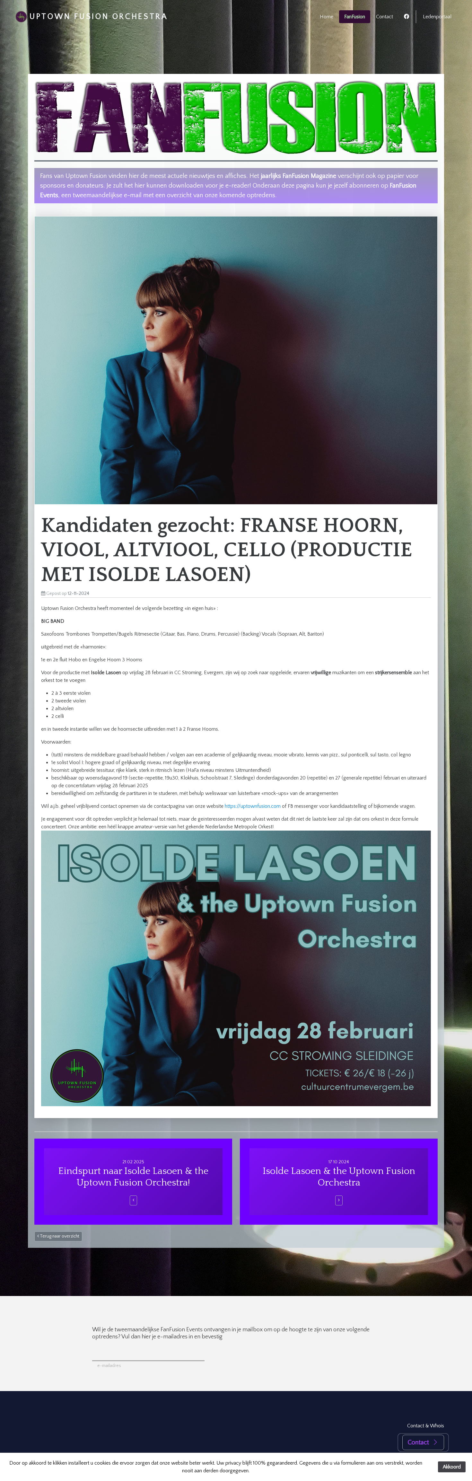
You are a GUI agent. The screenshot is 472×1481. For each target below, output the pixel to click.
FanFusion (354, 17)
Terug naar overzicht (59, 1236)
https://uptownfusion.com (253, 806)
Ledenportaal (437, 17)
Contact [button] (418, 1442)
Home (326, 17)
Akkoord (452, 1467)
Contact (384, 17)
